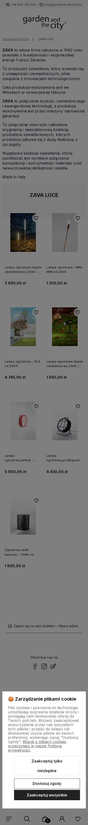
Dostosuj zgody (47, 783)
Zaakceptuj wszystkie (47, 795)
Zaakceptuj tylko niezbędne (46, 766)
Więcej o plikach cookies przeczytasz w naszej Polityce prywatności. (37, 746)
